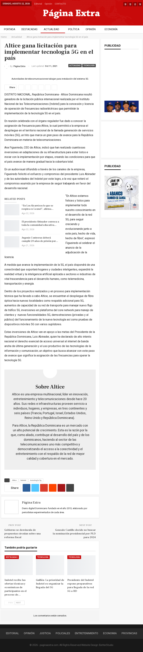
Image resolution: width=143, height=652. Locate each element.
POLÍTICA (73, 29)
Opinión (48, 4)
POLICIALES (63, 633)
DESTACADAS (29, 29)
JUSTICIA (45, 633)
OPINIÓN (91, 29)
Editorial (38, 4)
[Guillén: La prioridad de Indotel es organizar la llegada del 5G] (50, 565)
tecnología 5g (36, 480)
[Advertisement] (123, 78)
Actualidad (75, 65)
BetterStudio (106, 645)
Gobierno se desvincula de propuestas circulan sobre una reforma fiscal (22, 533)
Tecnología (89, 65)
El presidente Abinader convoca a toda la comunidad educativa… (40, 223)
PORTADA (9, 29)
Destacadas (12, 557)
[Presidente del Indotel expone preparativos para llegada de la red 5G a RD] (81, 565)
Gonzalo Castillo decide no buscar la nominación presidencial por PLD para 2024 (74, 533)
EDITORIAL (12, 633)
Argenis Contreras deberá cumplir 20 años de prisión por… (40, 239)
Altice (14, 480)
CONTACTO (60, 4)
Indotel (23, 480)
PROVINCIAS (129, 633)
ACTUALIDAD (51, 29)
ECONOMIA (110, 633)
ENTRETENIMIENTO (86, 633)
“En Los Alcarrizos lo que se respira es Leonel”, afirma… (38, 207)
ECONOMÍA (111, 29)
